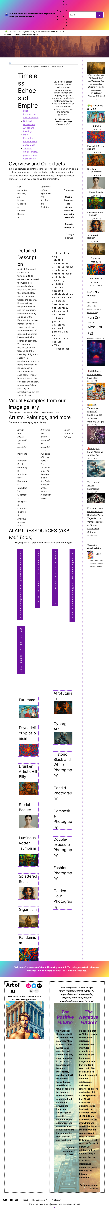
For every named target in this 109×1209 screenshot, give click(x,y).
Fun (93, 317)
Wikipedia (21, 601)
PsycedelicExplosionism (27, 732)
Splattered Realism (28, 879)
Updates (99, 338)
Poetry (90, 338)
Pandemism (27, 940)
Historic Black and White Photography (63, 764)
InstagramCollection (21, 650)
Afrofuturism (63, 696)
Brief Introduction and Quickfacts (30, 114)
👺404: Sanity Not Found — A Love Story (94, 374)
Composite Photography (63, 819)
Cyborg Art (60, 726)
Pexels (38, 562)
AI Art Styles (92, 302)
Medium (94, 330)
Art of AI (10, 1200)
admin (98, 554)
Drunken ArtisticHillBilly (28, 771)
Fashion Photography (63, 872)
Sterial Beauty (25, 807)
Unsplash (73, 564)
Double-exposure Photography (63, 847)
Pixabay (55, 563)
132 (98, 285)
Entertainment (93, 313)
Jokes (90, 322)
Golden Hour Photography (63, 899)
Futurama (27, 700)
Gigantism (28, 909)
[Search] (99, 15)
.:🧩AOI (7, 31)
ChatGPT (91, 309)
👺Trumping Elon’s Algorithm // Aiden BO (95, 452)
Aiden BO (91, 306)
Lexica (55, 592)
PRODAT (76, 1204)
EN (99, 309)
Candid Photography (63, 793)
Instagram (21, 565)
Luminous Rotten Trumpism (27, 843)
